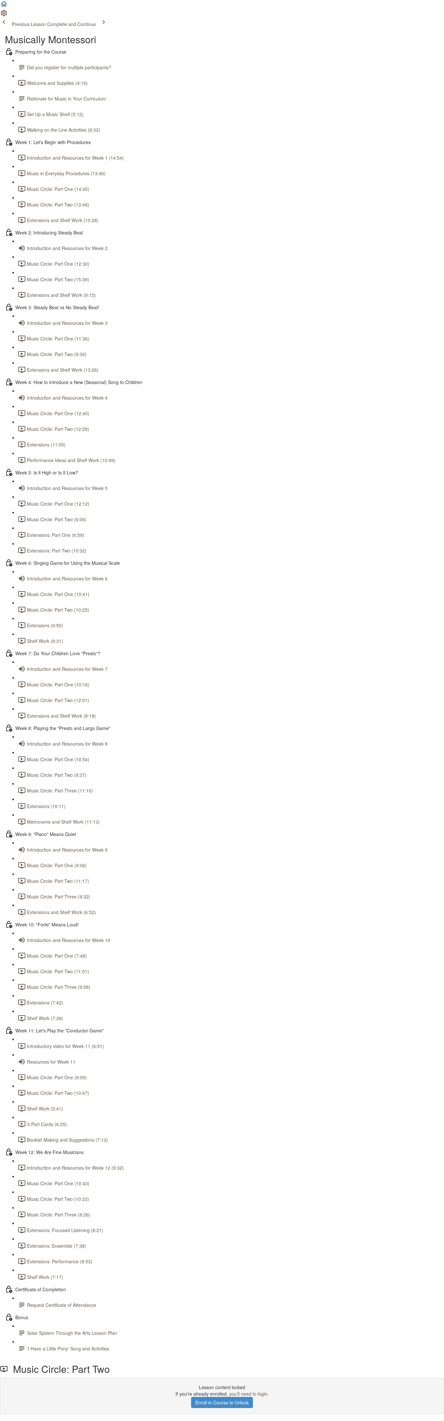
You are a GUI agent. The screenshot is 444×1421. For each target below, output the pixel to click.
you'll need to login (248, 1393)
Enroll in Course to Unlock (222, 1402)
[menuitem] (4, 15)
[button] (4, 6)
